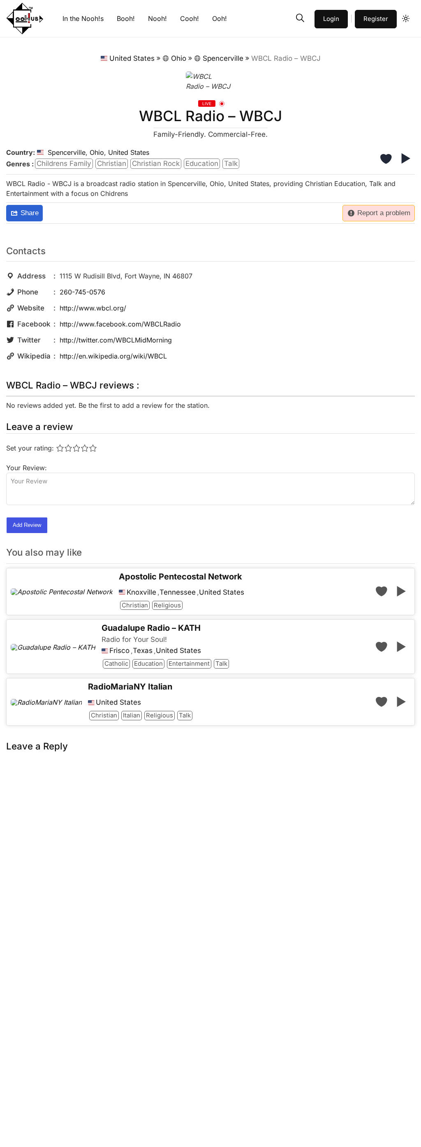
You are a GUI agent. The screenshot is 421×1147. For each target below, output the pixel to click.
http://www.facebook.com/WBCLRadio (120, 324)
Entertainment (189, 663)
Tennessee (178, 592)
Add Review (27, 525)
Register (375, 19)
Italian (131, 715)
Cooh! (189, 18)
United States (132, 58)
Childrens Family (64, 163)
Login (331, 19)
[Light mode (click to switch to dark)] (405, 18)
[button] (300, 18)
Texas (143, 650)
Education (201, 163)
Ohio (178, 58)
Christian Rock (156, 163)
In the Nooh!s (83, 18)
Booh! (126, 18)
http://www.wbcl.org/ (93, 308)
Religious (167, 605)
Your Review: (26, 468)
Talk (231, 163)
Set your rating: (30, 448)
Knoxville (141, 592)
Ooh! (219, 18)
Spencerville (223, 58)
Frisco (119, 650)
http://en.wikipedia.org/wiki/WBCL (113, 356)
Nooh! (157, 18)
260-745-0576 (82, 292)
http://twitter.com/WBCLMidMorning (116, 340)
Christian (111, 163)
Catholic (116, 663)
